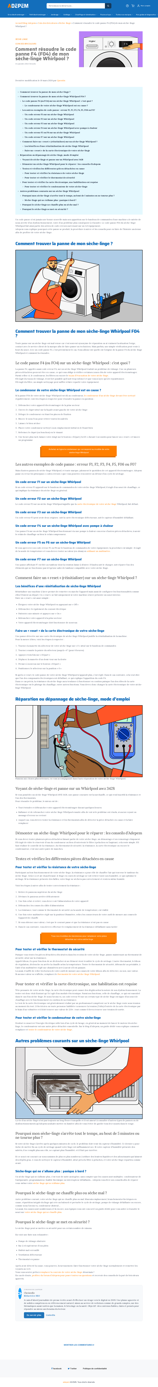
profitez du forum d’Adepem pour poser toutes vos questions (62, 1275)
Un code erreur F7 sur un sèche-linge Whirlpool (49, 137)
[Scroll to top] (154, 827)
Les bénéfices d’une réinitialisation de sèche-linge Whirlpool (57, 146)
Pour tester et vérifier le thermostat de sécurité (50, 177)
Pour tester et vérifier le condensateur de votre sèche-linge (56, 186)
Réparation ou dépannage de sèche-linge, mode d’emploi (49, 155)
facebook (57, 1368)
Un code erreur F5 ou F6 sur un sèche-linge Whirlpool (52, 132)
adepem (66, 1382)
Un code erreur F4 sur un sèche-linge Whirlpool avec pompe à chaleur (61, 128)
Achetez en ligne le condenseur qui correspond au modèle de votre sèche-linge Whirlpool (79, 451)
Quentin (61, 80)
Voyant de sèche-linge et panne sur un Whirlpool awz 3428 (52, 159)
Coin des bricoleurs (47, 23)
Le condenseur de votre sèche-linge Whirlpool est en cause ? (56, 105)
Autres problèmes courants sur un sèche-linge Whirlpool (49, 191)
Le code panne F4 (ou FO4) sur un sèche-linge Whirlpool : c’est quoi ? (57, 101)
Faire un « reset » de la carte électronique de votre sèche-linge (57, 150)
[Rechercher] (108, 5)
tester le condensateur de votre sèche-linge (50, 1029)
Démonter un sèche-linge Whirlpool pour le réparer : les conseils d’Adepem (61, 164)
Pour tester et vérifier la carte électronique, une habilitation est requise (60, 182)
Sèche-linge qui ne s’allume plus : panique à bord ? (50, 200)
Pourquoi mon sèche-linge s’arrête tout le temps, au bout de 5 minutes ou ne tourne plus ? (68, 195)
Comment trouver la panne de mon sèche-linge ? (45, 92)
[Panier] (133, 5)
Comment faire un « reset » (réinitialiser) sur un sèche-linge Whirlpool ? (60, 141)
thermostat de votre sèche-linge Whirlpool (78, 974)
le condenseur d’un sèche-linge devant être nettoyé (110, 395)
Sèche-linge (65, 23)
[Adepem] (18, 6)
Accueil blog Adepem (25, 23)
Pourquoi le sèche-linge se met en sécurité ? (45, 209)
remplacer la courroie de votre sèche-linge (60, 1272)
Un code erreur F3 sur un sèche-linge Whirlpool (49, 123)
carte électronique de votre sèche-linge (97, 504)
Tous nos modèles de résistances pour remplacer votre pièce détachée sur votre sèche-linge (79, 937)
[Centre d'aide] (127, 5)
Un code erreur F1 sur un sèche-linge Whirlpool (49, 114)
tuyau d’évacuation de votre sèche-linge (88, 375)
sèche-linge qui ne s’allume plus (49, 1183)
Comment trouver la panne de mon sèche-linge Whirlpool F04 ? (53, 96)
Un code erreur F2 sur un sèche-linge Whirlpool (49, 119)
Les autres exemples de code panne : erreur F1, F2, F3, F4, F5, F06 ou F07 (58, 110)
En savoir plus (34, 1315)
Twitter (73, 1368)
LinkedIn (50, 1315)
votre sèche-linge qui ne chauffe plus (42, 1212)
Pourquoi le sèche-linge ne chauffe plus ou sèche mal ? (50, 204)
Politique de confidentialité (95, 1368)
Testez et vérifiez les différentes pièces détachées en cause (53, 168)
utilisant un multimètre (98, 551)
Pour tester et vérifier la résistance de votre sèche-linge (54, 173)
